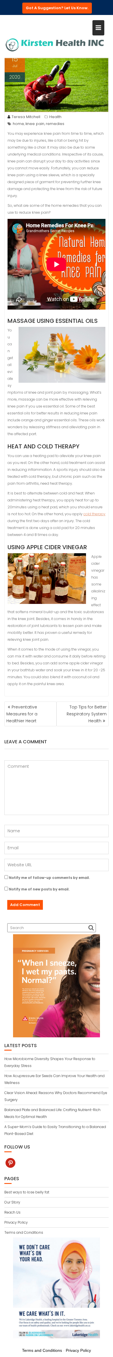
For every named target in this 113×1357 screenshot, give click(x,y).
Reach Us (12, 1212)
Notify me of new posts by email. (39, 889)
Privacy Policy (16, 1222)
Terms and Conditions (23, 1232)
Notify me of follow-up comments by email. (49, 877)
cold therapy (94, 513)
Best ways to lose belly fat (26, 1192)
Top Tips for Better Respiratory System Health (87, 714)
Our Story (12, 1202)
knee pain (34, 123)
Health (55, 117)
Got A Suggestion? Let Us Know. (57, 8)
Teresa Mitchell (26, 117)
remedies (55, 123)
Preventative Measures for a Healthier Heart (21, 714)
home (18, 123)
